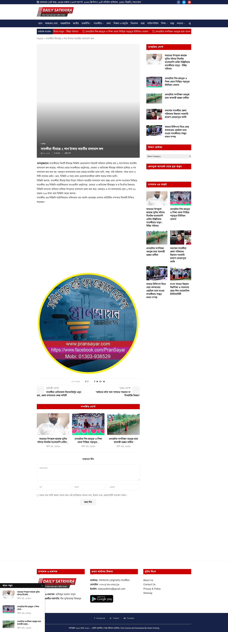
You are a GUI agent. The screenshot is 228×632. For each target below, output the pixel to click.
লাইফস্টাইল (152, 23)
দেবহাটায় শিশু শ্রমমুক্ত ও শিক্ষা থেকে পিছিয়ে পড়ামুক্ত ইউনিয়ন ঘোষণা (97, 31)
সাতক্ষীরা (98, 23)
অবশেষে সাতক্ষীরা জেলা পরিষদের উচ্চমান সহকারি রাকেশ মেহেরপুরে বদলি (176, 114)
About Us (148, 580)
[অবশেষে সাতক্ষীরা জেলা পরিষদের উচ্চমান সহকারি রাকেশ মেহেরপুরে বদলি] (154, 114)
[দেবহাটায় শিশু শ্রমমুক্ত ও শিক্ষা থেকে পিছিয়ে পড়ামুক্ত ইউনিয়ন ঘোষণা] (88, 424)
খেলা (108, 23)
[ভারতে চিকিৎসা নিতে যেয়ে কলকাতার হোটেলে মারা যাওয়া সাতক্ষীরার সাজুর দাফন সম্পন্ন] (154, 130)
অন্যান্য (180, 23)
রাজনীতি (85, 23)
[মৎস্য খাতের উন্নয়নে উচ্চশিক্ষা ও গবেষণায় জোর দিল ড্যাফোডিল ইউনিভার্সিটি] (180, 273)
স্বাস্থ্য (172, 23)
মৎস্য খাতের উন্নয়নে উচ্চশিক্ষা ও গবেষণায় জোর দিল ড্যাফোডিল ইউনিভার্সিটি (179, 289)
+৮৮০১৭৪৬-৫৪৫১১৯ (109, 584)
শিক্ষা (163, 23)
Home (40, 38)
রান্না (143, 23)
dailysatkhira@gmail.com (111, 588)
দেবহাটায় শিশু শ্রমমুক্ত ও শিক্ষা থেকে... (28, 607)
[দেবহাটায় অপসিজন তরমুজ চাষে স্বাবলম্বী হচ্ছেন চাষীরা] (123, 424)
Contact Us (149, 584)
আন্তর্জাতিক (65, 23)
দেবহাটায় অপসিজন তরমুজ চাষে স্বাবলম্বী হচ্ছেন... (29, 622)
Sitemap (147, 593)
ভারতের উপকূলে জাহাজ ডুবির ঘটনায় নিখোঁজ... (28, 593)
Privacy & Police (152, 588)
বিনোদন (134, 23)
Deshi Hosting (153, 628)
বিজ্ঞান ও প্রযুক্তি (120, 23)
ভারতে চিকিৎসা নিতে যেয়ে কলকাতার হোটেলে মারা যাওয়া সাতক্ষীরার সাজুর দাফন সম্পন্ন (177, 131)
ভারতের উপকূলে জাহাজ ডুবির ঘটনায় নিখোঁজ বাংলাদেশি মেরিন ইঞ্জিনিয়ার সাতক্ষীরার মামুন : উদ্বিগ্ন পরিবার (177, 62)
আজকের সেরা (51, 23)
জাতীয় (76, 23)
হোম (40, 23)
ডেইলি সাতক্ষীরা (97, 628)
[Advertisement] (143, 11)
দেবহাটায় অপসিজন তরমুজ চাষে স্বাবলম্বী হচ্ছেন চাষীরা (161, 31)
